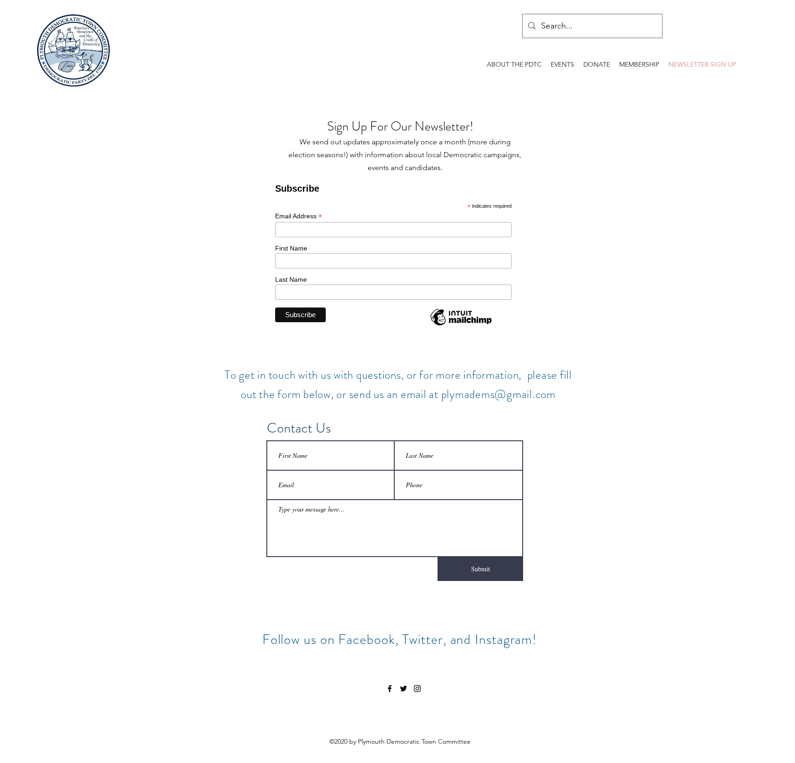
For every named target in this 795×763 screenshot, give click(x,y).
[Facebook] (389, 688)
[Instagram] (417, 688)
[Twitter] (403, 688)
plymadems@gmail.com (498, 394)
